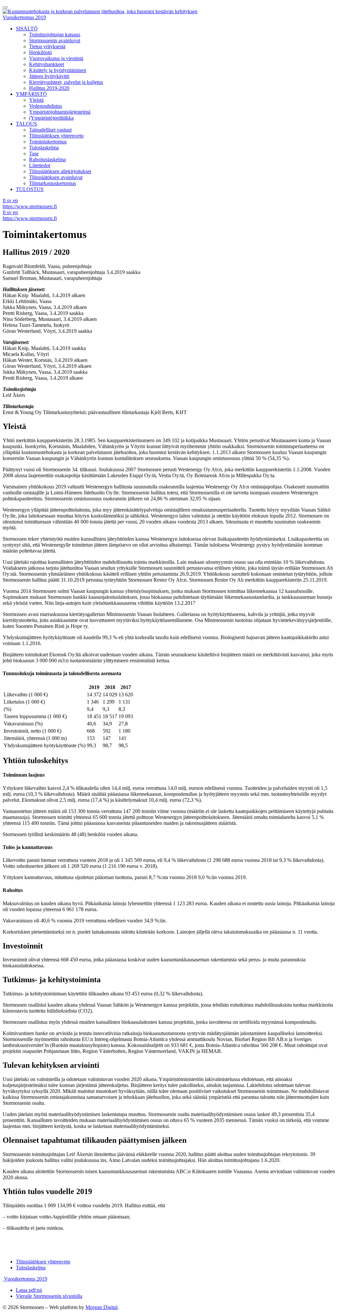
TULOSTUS (30, 189)
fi (5, 200)
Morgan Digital (101, 1307)
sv (10, 200)
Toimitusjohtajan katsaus (54, 34)
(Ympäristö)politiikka (51, 118)
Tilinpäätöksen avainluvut (56, 177)
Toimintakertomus (48, 141)
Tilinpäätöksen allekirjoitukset (60, 171)
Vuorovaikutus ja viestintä (56, 58)
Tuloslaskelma (44, 147)
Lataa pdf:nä (29, 1290)
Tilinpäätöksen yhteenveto (56, 135)
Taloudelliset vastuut (50, 130)
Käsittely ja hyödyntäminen (57, 70)
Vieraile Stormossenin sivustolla (49, 1296)
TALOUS (26, 124)
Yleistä (36, 100)
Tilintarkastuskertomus (52, 183)
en (15, 200)
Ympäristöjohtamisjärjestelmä (59, 112)
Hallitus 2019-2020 (49, 88)
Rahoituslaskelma (47, 159)
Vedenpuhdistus (45, 106)
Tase (34, 153)
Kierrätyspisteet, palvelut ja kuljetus (66, 82)
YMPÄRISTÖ (31, 94)
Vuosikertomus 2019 (24, 17)
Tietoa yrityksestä (47, 46)
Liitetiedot (39, 165)
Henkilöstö (40, 52)
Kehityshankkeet (46, 64)
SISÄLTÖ (27, 28)
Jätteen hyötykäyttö (49, 76)
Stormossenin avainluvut (54, 40)
